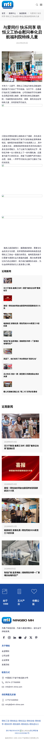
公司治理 (5, 655)
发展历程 (5, 664)
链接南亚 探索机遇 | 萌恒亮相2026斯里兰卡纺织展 (22, 324)
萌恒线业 (14, 721)
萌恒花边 (22, 721)
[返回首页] (7, 4)
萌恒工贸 (5, 721)
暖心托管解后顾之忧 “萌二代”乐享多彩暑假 (20, 391)
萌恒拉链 (30, 721)
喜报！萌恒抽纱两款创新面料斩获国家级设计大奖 (22, 307)
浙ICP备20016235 (12, 731)
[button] (37, 4)
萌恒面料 (16, 724)
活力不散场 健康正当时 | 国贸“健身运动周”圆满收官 (22, 289)
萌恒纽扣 (25, 724)
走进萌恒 (5, 651)
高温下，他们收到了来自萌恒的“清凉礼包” (20, 359)
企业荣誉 (5, 660)
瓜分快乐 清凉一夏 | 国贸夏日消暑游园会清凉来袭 (21, 375)
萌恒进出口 (34, 724)
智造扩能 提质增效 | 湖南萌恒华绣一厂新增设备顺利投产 (21, 342)
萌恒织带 (8, 724)
